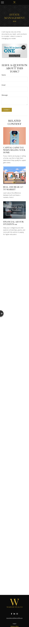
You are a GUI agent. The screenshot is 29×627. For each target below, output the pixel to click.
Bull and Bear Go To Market (13, 188)
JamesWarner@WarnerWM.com (14, 618)
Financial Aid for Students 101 (13, 223)
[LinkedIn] (14, 614)
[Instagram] (17, 614)
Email (3, 85)
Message (5, 95)
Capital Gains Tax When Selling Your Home (14, 150)
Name (4, 75)
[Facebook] (11, 614)
